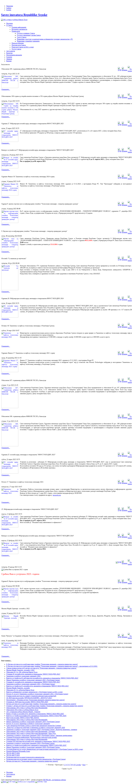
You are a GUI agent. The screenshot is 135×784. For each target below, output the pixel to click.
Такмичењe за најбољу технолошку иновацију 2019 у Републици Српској (30, 743)
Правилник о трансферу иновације (28, 41)
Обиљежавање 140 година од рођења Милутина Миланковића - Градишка (30, 731)
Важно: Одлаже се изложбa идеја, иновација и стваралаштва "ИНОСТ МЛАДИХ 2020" (35, 714)
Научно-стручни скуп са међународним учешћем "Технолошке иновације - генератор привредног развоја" (41, 704)
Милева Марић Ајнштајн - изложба (18, 688)
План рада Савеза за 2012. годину (23, 47)
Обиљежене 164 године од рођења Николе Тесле (22, 710)
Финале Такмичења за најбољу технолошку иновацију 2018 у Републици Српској (33, 747)
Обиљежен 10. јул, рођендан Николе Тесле (20, 690)
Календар (9, 53)
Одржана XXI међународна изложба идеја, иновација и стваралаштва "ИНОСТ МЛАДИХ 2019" (38, 741)
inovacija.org (57, 495)
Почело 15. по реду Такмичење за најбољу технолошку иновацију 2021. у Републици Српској (37, 694)
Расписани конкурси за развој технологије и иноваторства (25, 757)
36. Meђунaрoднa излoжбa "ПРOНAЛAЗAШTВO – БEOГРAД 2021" (29, 698)
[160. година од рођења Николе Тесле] (14, 20)
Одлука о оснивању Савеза (26, 33)
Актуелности (10, 51)
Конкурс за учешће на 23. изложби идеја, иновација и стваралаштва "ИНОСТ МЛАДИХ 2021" (37, 686)
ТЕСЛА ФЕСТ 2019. (13, 755)
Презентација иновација (14, 55)
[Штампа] (124, 70)
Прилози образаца (18, 43)
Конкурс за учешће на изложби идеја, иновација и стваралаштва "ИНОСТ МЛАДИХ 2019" (36, 745)
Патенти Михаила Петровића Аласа (18, 751)
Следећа (78, 765)
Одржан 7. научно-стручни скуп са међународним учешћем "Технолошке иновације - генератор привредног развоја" (44, 706)
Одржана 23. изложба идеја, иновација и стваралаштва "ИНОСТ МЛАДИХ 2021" (33, 682)
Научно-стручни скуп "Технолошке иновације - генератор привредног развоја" (32, 761)
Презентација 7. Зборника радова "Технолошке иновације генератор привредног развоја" (35, 700)
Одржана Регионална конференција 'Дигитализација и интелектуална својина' (31, 737)
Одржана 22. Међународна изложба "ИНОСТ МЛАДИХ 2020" (27, 702)
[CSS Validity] (10, 782)
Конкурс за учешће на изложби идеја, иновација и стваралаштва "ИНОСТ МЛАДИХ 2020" (36, 716)
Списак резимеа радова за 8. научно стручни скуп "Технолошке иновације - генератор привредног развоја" (41, 668)
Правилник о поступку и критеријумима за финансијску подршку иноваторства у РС (45, 39)
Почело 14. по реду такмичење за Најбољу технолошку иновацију (28, 724)
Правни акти (16, 31)
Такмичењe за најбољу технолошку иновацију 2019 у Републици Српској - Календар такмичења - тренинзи (41, 729)
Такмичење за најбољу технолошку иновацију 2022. (23, 676)
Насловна (9, 23)
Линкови (9, 59)
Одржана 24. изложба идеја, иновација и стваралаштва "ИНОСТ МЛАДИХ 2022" (33, 674)
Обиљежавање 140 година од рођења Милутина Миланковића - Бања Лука (31, 733)
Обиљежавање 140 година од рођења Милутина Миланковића (26, 708)
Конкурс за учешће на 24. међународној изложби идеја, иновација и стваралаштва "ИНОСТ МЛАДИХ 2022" (42, 678)
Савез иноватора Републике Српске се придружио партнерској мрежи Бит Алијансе (33, 725)
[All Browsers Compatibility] (25, 782)
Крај (84, 765)
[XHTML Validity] (41, 782)
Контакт (9, 61)
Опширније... (5, 89)
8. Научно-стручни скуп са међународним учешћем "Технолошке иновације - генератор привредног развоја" (42, 664)
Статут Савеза (21, 37)
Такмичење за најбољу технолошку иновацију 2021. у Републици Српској (30, 684)
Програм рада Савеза (19, 45)
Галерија (9, 57)
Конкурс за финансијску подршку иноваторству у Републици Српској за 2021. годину (34, 692)
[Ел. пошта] (130, 71)
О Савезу (9, 25)
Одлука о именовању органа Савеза (29, 35)
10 (74, 765)
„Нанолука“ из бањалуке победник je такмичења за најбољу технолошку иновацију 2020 (35, 727)
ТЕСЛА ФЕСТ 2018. (13, 753)
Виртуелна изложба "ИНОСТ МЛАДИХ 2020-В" (22, 718)
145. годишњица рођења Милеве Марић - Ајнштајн (23, 712)
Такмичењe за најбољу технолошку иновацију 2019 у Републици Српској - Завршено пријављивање (39, 735)
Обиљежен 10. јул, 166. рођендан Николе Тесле (21, 672)
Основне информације (19, 27)
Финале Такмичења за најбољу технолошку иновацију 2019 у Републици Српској (33, 722)
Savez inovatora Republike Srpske (24, 14)
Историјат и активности (19, 29)
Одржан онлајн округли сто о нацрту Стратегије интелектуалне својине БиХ (31, 696)
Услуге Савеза (16, 49)
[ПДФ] (119, 70)
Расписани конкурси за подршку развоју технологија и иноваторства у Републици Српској (36, 759)
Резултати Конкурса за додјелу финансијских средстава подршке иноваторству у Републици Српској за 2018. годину (44, 749)
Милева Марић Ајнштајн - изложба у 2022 (20, 670)
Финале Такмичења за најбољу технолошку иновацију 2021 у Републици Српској (33, 680)
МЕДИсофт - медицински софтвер (54, 780)
